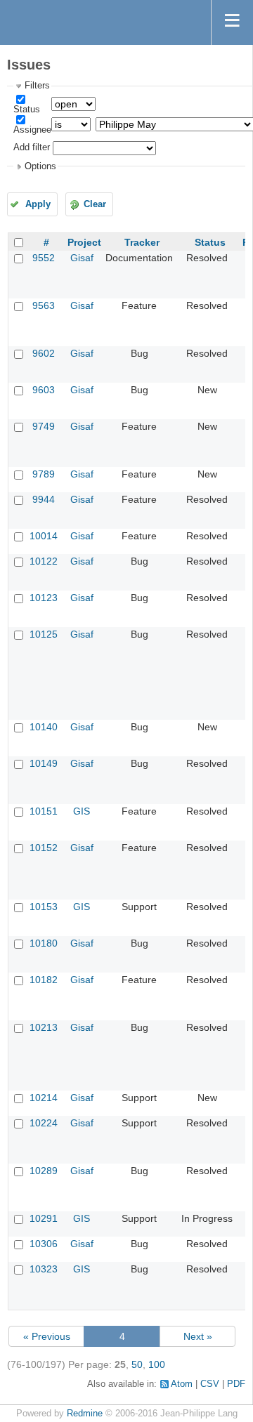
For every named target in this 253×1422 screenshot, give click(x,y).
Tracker (142, 242)
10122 (44, 561)
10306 (44, 1243)
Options (40, 166)
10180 (44, 943)
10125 (44, 634)
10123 (44, 597)
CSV (209, 1384)
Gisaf (81, 257)
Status (26, 109)
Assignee (32, 130)
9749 (43, 426)
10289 (44, 1170)
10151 (44, 811)
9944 (43, 499)
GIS (81, 811)
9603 (43, 389)
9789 (43, 474)
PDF (236, 1384)
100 (156, 1364)
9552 (43, 257)
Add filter (31, 147)
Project (84, 242)
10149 (44, 763)
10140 (44, 726)
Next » (197, 1336)
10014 (44, 535)
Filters (37, 86)
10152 (44, 847)
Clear (95, 204)
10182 (44, 979)
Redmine (85, 1413)
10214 (44, 1097)
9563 (43, 305)
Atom (182, 1384)
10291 (44, 1218)
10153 (44, 906)
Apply (38, 204)
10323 (44, 1269)
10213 (44, 1027)
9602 (43, 353)
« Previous (46, 1336)
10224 (44, 1122)
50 (137, 1364)
